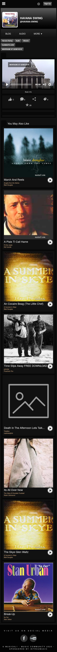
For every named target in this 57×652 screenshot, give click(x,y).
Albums (26, 41)
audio (22, 33)
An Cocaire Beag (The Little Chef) (23, 303)
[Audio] (3, 55)
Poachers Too (8, 371)
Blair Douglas (8, 185)
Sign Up (47, 4)
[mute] (44, 84)
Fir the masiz (8, 245)
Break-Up (9, 614)
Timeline (7, 431)
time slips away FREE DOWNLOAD (25, 366)
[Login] (38, 4)
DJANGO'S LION (8, 45)
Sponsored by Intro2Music (28, 649)
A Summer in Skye (10, 307)
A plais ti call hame (16, 241)
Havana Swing (7, 41)
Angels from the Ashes (11, 183)
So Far (6, 617)
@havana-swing (29, 21)
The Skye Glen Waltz (16, 552)
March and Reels (14, 179)
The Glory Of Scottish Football (14, 493)
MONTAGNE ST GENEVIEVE (12, 49)
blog (8, 33)
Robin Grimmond (9, 495)
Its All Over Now (13, 490)
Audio (18, 41)
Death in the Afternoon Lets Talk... (24, 428)
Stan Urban (8, 619)
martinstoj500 (8, 433)
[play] (7, 84)
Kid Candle (7, 247)
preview (6, 369)
